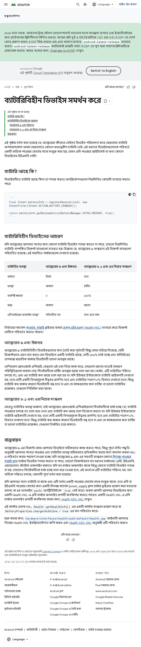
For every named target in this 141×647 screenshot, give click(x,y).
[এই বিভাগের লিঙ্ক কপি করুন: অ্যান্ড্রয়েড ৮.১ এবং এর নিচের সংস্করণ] (65, 399)
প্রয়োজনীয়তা (10, 585)
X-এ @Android (58, 579)
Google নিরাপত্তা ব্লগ (60, 597)
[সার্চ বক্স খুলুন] (78, 4)
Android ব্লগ (56, 591)
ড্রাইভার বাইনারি (12, 608)
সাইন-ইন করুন (128, 4)
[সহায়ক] (128, 87)
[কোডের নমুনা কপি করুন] (134, 194)
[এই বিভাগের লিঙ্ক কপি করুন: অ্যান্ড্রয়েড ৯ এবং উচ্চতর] (46, 343)
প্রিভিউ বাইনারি (11, 597)
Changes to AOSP (62, 51)
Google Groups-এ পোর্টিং (64, 614)
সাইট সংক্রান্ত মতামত (99, 629)
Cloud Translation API (48, 73)
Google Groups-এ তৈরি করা (65, 608)
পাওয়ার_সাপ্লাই (35, 328)
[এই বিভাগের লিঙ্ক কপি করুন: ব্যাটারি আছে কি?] (40, 172)
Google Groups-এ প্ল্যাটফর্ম (65, 602)
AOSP (7, 87)
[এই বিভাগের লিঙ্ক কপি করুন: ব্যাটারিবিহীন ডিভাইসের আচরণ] (66, 237)
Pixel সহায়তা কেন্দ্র (105, 585)
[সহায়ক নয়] (134, 87)
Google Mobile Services (109, 597)
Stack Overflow (104, 602)
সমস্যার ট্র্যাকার (103, 608)
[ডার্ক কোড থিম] (130, 194)
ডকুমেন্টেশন (12, 16)
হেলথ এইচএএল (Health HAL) (82, 328)
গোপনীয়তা (79, 629)
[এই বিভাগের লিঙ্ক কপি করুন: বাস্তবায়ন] (24, 440)
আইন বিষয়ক (48, 629)
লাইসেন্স (64, 629)
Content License (51, 551)
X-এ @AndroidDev (61, 585)
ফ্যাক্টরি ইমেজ (11, 602)
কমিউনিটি (32, 629)
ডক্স (17, 87)
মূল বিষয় (28, 87)
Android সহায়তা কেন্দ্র (107, 579)
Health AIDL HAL (72, 499)
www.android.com (106, 591)
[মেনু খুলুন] (6, 4)
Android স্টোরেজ (13, 579)
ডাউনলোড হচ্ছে (12, 591)
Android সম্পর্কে (13, 629)
